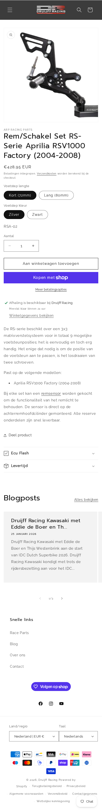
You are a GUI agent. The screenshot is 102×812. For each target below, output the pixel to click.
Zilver (14, 215)
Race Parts (19, 633)
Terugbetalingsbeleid (47, 786)
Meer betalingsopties (51, 289)
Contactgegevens (84, 793)
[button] (9, 9)
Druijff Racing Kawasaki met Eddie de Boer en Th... (45, 523)
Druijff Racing (48, 780)
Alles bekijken (86, 500)
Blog (14, 644)
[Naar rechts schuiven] (61, 598)
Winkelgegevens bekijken (31, 316)
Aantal (9, 236)
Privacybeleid (76, 786)
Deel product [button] (20, 435)
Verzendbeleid (58, 793)
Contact (17, 666)
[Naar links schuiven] (40, 598)
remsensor (51, 393)
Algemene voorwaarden (26, 793)
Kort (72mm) (20, 195)
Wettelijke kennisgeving (53, 801)
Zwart (37, 215)
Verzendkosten (46, 173)
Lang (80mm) (56, 195)
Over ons (18, 655)
